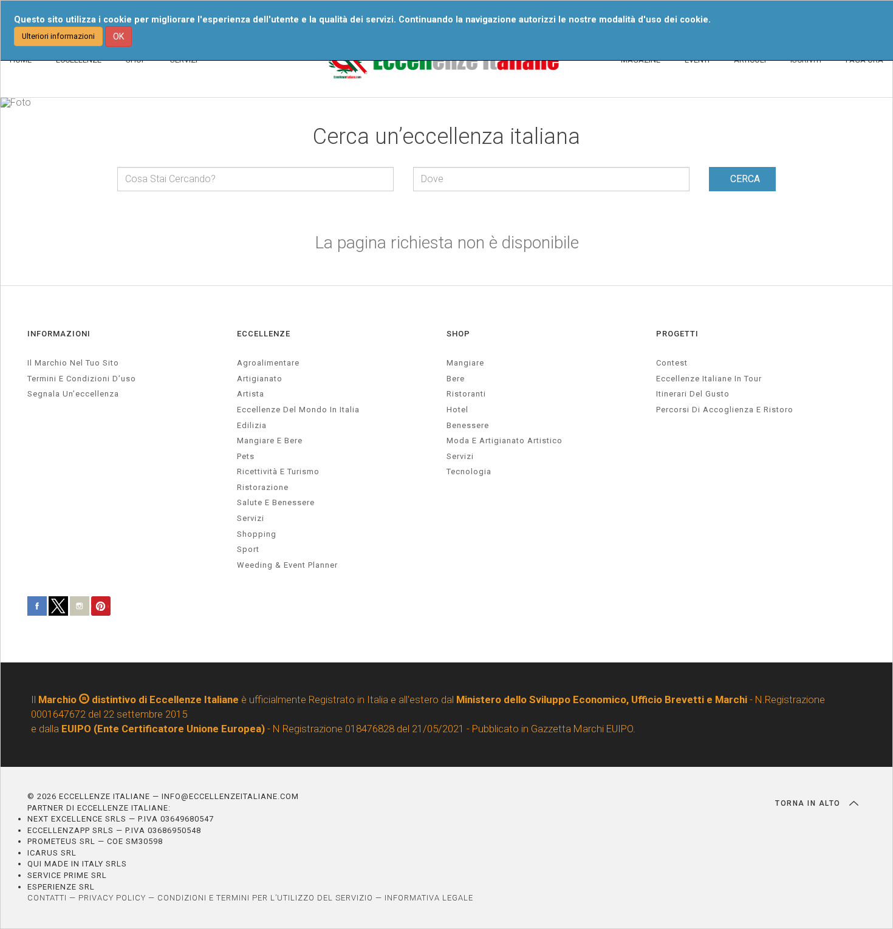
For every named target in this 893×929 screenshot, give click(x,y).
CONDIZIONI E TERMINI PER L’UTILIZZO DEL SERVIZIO (265, 897)
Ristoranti (466, 393)
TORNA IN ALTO (809, 803)
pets (246, 456)
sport (248, 549)
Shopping (256, 534)
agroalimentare (268, 362)
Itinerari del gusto (693, 393)
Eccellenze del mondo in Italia (298, 409)
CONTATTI (47, 897)
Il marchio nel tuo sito (73, 362)
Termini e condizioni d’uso (81, 378)
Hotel (457, 409)
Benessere (467, 425)
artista (250, 393)
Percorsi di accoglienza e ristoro (724, 409)
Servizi (460, 456)
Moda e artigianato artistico (504, 440)
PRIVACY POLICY (112, 897)
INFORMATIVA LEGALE (429, 897)
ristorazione (263, 487)
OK (118, 36)
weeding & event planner (287, 565)
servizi (250, 518)
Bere (455, 378)
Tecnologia (468, 471)
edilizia (252, 425)
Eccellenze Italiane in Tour (709, 378)
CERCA (745, 179)
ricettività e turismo (278, 471)
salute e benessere (276, 502)
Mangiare (465, 362)
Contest (672, 362)
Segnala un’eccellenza (73, 393)
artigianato (259, 378)
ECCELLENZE (263, 333)
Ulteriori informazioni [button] (58, 36)
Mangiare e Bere (270, 440)
